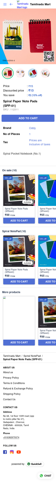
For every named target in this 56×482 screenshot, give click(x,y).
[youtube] (18, 452)
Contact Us (9, 399)
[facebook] (4, 452)
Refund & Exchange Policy (18, 388)
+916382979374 (11, 437)
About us (8, 372)
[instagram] (11, 452)
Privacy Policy (11, 377)
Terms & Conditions (14, 383)
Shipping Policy (12, 394)
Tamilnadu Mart (40, 4)
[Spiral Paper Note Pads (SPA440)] (19, 199)
